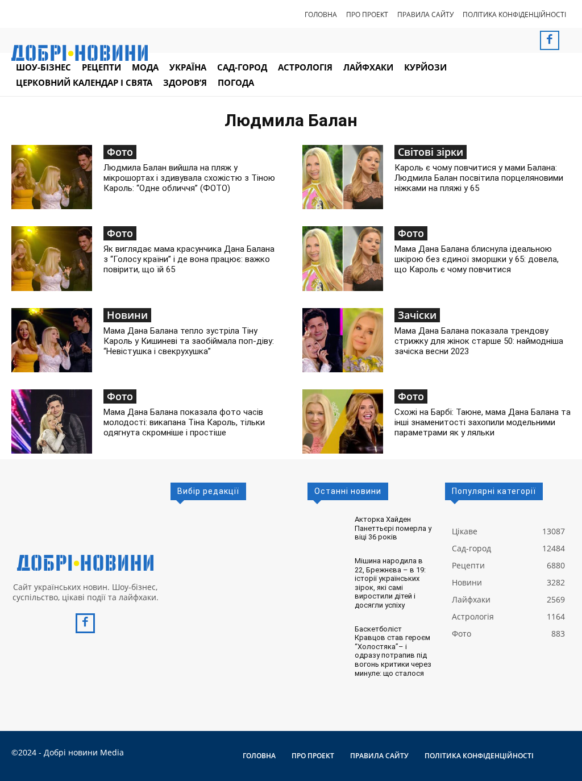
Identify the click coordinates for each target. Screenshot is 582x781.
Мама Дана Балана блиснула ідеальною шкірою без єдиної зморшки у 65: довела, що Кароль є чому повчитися (476, 259)
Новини (127, 315)
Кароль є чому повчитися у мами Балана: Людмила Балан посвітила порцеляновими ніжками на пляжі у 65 (478, 178)
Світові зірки (430, 152)
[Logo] (85, 563)
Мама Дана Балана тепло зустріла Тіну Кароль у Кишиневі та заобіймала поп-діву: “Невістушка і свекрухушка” (188, 341)
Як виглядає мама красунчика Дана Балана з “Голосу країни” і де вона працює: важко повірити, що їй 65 (189, 259)
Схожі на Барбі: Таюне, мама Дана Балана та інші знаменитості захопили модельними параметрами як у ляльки (482, 422)
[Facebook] (549, 40)
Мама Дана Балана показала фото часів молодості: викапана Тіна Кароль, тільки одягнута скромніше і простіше (184, 422)
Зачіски (417, 315)
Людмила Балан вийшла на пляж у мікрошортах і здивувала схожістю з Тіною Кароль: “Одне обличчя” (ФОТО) (189, 178)
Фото (120, 152)
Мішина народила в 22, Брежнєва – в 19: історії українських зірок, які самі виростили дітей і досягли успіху (390, 582)
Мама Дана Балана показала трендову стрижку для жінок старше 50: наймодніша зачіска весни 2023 (478, 341)
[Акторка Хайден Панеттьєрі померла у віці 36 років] (326, 525)
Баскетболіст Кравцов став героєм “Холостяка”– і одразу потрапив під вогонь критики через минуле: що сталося (393, 651)
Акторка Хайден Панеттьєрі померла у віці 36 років (393, 528)
